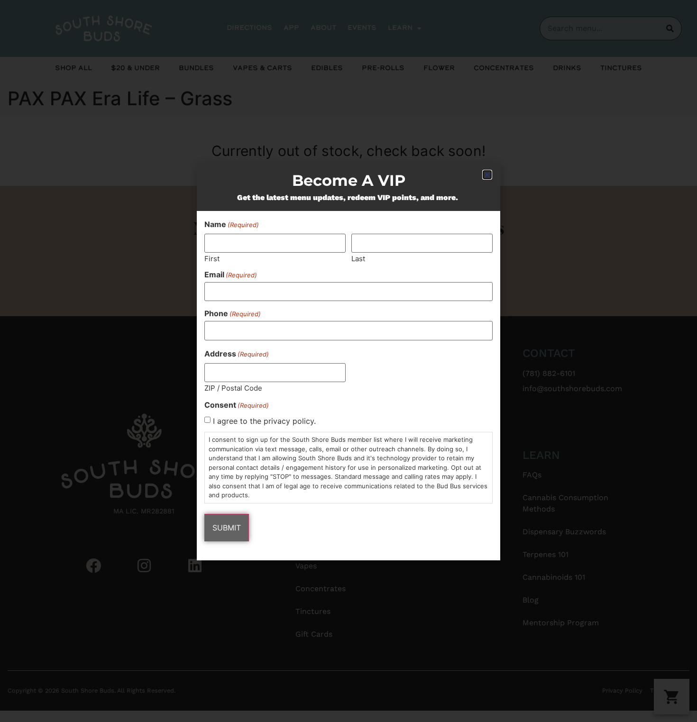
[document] (348, 361)
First (212, 258)
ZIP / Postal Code (233, 388)
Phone (232, 313)
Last (358, 258)
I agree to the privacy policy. (264, 421)
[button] (487, 174)
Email (230, 274)
